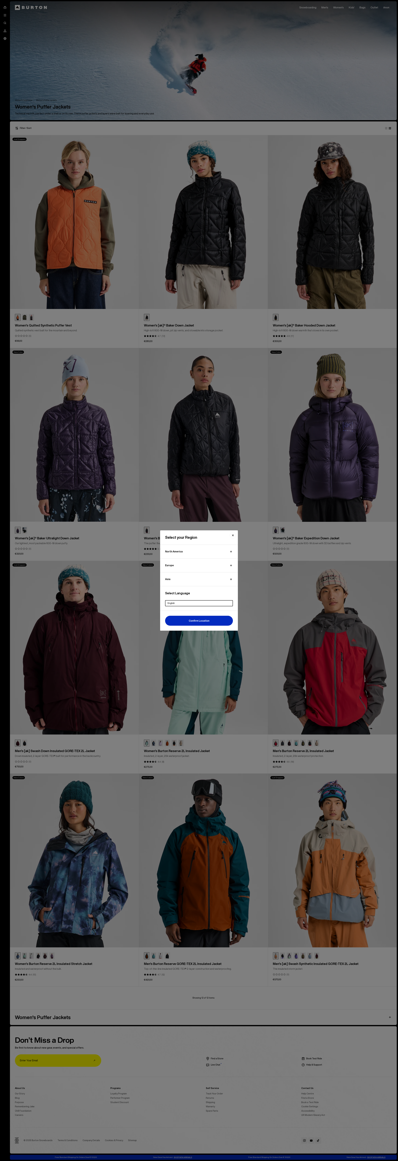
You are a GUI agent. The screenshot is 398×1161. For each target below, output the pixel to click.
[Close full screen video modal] (233, 535)
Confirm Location (199, 620)
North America (174, 551)
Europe (169, 565)
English (171, 603)
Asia (167, 579)
